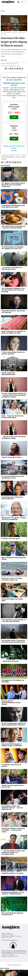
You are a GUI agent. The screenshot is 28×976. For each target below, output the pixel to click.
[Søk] (18, 2)
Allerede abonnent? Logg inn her (14, 84)
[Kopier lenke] (15, 69)
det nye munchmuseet (8, 157)
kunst (23, 157)
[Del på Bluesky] (17, 69)
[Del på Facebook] (6, 69)
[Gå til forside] (7, 2)
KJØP (14, 117)
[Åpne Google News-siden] (22, 69)
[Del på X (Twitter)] (8, 69)
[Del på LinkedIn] (10, 69)
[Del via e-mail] (13, 69)
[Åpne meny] (25, 2)
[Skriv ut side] (20, 69)
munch (18, 157)
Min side (14, 150)
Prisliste (14, 148)
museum (4, 159)
